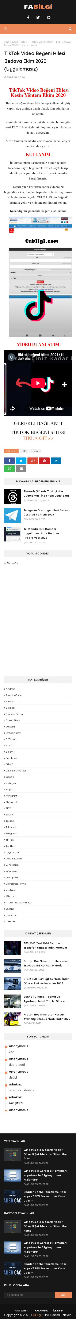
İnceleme (11, 915)
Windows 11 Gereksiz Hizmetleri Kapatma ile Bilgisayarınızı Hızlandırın (45, 1175)
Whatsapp (12, 864)
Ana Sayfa (10, 41)
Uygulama (12, 852)
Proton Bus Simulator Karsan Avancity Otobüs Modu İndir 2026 (47, 1017)
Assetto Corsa (14, 695)
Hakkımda (41, 1310)
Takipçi (10, 820)
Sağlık (9, 814)
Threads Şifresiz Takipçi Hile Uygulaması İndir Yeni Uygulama (46, 493)
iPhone (10, 896)
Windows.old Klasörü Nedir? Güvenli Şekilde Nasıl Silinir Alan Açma (46, 1154)
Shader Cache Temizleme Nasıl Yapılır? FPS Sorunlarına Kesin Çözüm (45, 1196)
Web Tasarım (14, 858)
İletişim (58, 1310)
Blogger (10, 707)
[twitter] (38, 18)
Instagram (12, 783)
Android (10, 688)
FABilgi (36, 1315)
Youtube (11, 889)
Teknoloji (11, 827)
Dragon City (13, 732)
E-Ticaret (11, 739)
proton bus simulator (19, 902)
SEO (8, 808)
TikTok (23, 41)
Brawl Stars (13, 720)
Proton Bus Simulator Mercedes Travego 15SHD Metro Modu (46, 963)
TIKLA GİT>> (38, 438)
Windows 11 (12, 871)
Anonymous (18, 1046)
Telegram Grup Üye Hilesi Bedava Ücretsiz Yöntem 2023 (47, 512)
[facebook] (28, 18)
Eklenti (10, 751)
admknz (15, 1084)
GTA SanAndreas (16, 770)
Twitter (10, 845)
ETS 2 (9, 745)
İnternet (11, 921)
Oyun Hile (12, 802)
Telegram (11, 833)
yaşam (10, 908)
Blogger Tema (14, 714)
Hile (24, 450)
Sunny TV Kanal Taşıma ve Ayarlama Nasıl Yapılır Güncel (44, 999)
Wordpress (12, 877)
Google (10, 776)
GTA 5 (9, 764)
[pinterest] (48, 18)
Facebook (11, 758)
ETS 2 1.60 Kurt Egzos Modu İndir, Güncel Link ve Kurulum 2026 (46, 981)
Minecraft (11, 795)
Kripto (9, 789)
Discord (10, 726)
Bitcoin (10, 701)
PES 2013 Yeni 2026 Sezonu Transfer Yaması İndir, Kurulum (45, 945)
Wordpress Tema (16, 883)
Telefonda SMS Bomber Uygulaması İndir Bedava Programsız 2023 (41, 533)
